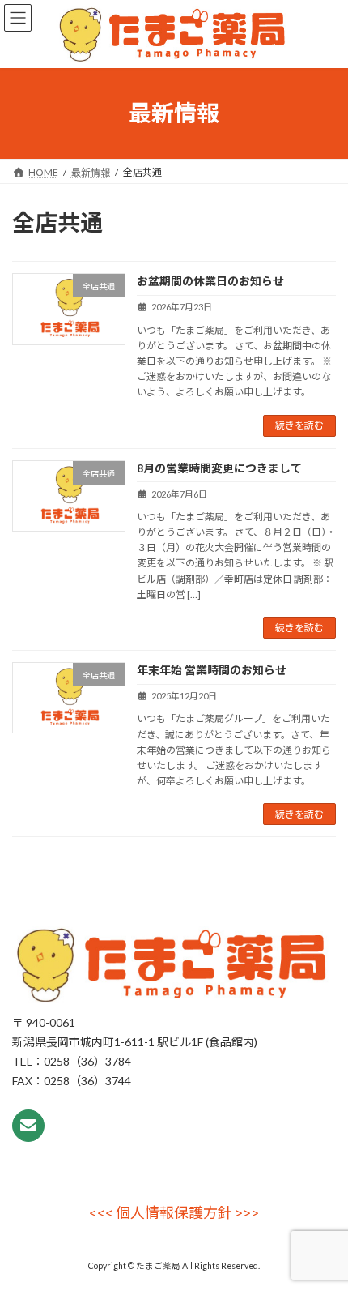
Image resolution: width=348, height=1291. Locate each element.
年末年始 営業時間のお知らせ (211, 670)
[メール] (28, 1125)
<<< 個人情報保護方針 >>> (174, 1213)
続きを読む (299, 425)
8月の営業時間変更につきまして (219, 468)
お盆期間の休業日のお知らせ (210, 281)
